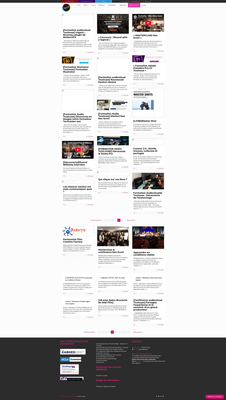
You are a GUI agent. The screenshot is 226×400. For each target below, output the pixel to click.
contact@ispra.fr (135, 1)
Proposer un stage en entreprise (105, 386)
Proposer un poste (101, 375)
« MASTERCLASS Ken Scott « (145, 36)
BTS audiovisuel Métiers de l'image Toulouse (109, 349)
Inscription (69, 1)
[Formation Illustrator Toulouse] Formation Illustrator (76, 69)
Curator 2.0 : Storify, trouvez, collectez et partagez (145, 151)
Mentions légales (81, 396)
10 (128, 332)
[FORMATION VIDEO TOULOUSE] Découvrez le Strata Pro (111, 151)
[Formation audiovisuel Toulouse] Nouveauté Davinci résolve (112, 79)
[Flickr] (148, 1)
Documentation (87, 1)
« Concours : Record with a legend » (112, 38)
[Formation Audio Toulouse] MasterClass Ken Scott (111, 116)
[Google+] (146, 1)
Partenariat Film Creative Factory (72, 240)
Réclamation (100, 362)
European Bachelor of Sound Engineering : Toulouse (112, 347)
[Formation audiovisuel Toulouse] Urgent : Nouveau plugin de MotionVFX (76, 34)
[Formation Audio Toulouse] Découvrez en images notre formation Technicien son (77, 118)
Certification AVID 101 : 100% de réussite (112, 278)
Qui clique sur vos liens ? (112, 179)
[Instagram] (150, 1)
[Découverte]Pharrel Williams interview (75, 163)
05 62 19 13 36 (125, 1)
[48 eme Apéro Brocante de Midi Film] (112, 301)
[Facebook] (144, 1)
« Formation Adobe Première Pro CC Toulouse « (144, 68)
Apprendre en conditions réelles (143, 253)
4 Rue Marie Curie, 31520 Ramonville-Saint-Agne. (146, 355)
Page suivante (131, 220)
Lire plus (90, 52)
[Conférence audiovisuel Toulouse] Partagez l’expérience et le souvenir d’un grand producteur (147, 305)
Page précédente (96, 220)
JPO (103, 1)
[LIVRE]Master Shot (144, 121)
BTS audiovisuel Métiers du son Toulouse (108, 355)
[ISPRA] (66, 7)
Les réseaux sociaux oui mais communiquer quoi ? (77, 189)
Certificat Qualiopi (101, 360)
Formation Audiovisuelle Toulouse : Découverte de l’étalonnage (147, 195)
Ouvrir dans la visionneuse (75, 379)
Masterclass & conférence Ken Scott (111, 250)
